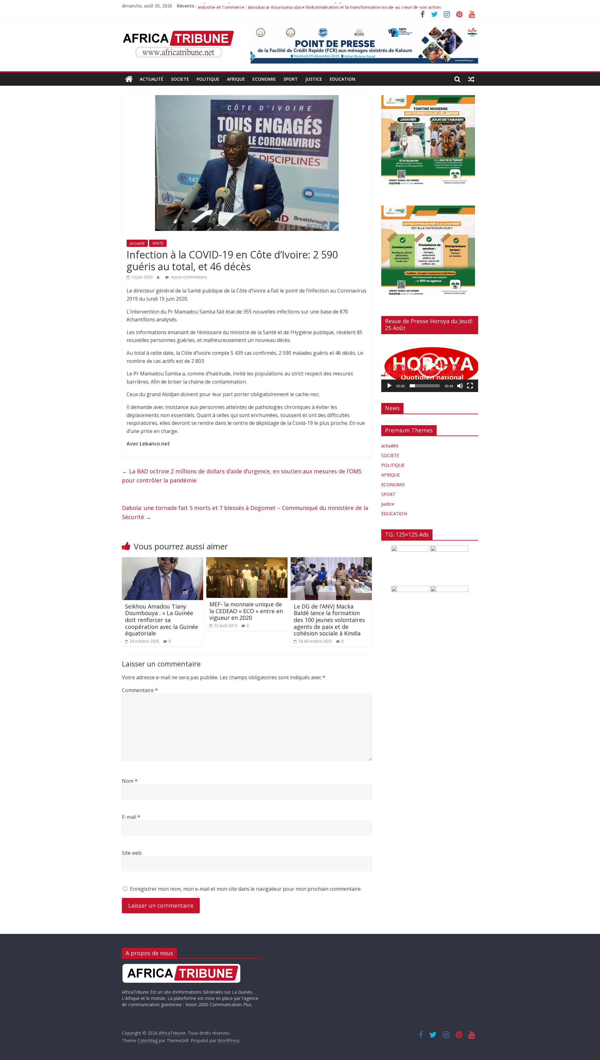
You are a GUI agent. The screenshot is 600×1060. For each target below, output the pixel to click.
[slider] (425, 385)
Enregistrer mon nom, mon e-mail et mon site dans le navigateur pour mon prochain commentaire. (246, 888)
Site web (132, 852)
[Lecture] (389, 386)
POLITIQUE (208, 79)
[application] (429, 365)
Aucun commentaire (188, 277)
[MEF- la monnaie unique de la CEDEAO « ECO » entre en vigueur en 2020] (247, 561)
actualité (151, 79)
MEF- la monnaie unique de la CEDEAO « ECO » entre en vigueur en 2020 (246, 610)
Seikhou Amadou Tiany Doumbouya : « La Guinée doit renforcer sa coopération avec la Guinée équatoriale (161, 620)
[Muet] (460, 386)
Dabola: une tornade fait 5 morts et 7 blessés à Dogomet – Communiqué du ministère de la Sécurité (245, 512)
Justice (313, 79)
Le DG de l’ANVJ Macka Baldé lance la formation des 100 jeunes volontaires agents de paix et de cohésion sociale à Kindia (329, 620)
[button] (429, 365)
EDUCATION (342, 79)
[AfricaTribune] (129, 79)
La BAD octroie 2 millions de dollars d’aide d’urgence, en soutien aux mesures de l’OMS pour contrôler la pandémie (242, 475)
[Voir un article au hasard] (471, 79)
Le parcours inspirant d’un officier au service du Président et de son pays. (271, 6)
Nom (130, 780)
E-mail (131, 816)
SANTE (157, 243)
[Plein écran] (470, 386)
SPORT (290, 79)
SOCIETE (180, 79)
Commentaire (140, 690)
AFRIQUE (236, 79)
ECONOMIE (264, 79)
